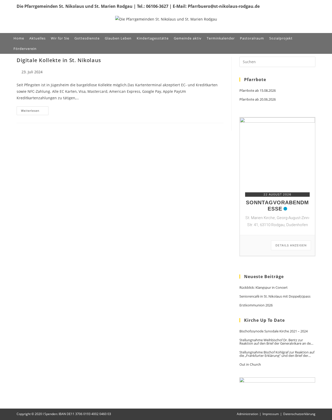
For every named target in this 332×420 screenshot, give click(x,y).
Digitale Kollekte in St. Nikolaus (59, 60)
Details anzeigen (291, 245)
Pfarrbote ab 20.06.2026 (257, 99)
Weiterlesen (35, 111)
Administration (247, 414)
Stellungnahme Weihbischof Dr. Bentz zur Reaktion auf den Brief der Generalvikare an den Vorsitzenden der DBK (276, 341)
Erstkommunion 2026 (256, 305)
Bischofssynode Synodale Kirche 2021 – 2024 (273, 331)
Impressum (270, 414)
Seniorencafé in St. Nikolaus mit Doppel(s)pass (274, 296)
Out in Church (250, 364)
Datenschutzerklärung (299, 414)
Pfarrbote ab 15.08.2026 (257, 90)
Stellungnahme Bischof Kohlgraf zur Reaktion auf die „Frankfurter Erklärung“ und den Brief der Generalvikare (276, 354)
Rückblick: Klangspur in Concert (263, 287)
